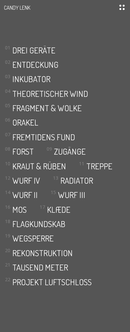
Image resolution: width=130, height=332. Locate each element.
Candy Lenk (17, 7)
